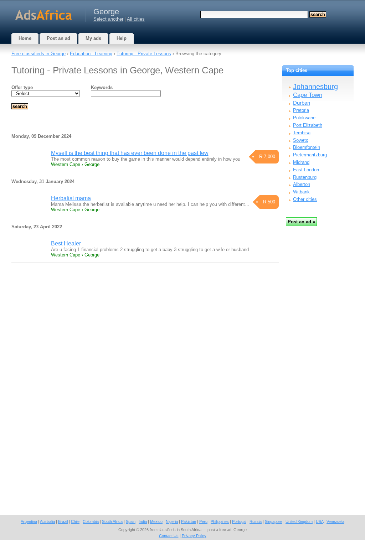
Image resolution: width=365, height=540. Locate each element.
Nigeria (172, 521)
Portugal (239, 521)
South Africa (112, 521)
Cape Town (307, 95)
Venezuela (335, 521)
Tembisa (301, 132)
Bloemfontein (306, 147)
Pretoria (301, 110)
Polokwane (304, 117)
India (143, 521)
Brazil (63, 521)
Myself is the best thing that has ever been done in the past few (130, 153)
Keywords (102, 87)
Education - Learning (91, 53)
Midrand (301, 162)
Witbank (301, 191)
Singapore (273, 521)
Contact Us (169, 536)
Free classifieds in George (38, 53)
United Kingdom (299, 521)
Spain (130, 521)
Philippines (220, 521)
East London (306, 169)
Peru (203, 521)
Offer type (22, 87)
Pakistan (188, 521)
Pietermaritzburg (310, 154)
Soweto (300, 140)
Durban (301, 103)
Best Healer (66, 243)
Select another (108, 19)
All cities (136, 19)
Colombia (91, 521)
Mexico (156, 521)
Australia (47, 521)
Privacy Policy (194, 536)
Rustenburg (305, 177)
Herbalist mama (71, 198)
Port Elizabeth (307, 125)
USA (319, 521)
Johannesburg (315, 86)
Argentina (29, 521)
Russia (256, 521)
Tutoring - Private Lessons (144, 53)
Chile (75, 521)
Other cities (305, 199)
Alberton (301, 184)
